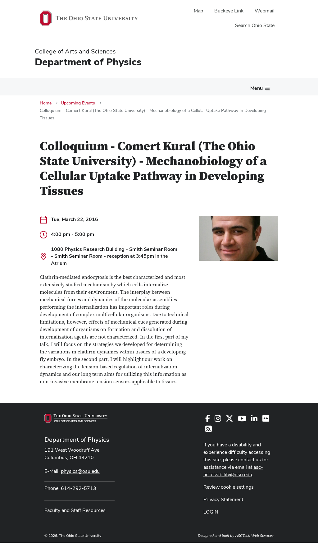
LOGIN (210, 512)
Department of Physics (76, 440)
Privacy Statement (223, 499)
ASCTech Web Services (254, 535)
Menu (256, 88)
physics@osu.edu (80, 471)
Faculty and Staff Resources (75, 510)
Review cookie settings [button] (228, 487)
